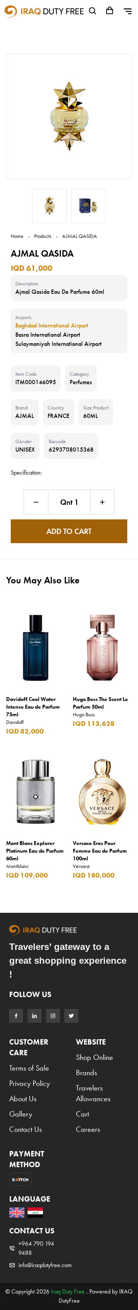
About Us (22, 1099)
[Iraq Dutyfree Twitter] (71, 1016)
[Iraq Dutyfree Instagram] (53, 1016)
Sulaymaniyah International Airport (58, 344)
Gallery (20, 1114)
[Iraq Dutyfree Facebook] (16, 1016)
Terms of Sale (29, 1068)
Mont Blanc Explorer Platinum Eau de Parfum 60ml (35, 851)
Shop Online (94, 1057)
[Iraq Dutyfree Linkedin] (34, 1016)
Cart (82, 1114)
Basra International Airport (47, 335)
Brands (86, 1072)
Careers (88, 1129)
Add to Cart (69, 531)
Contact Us (25, 1129)
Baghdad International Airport (51, 325)
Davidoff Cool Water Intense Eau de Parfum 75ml (33, 707)
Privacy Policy (29, 1083)
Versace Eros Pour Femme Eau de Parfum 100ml (100, 851)
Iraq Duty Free (68, 1291)
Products (42, 236)
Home (17, 236)
